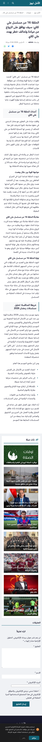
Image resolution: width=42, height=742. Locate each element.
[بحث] (13, 3)
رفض (23, 738)
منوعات (28, 12)
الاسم (37, 672)
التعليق (36, 646)
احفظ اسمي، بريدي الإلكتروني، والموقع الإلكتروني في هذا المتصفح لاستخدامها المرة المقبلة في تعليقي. (22, 694)
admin (30, 42)
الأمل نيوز (35, 3)
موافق (34, 738)
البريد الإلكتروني (33, 682)
